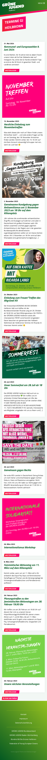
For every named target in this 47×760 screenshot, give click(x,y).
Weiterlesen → (12, 70)
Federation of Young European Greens (24, 743)
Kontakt (23, 714)
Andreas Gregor (31, 752)
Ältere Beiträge (10, 698)
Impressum (23, 718)
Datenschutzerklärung (23, 722)
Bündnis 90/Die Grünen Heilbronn (23, 739)
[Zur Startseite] (13, 8)
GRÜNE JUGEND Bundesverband (24, 731)
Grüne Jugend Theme (17, 752)
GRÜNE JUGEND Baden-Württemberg (23, 735)
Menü (40, 3)
